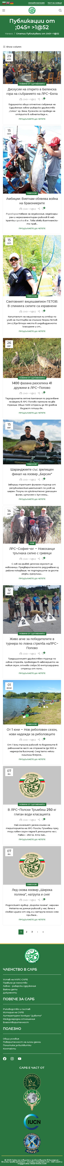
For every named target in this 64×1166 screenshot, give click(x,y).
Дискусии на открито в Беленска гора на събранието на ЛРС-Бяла (32, 91)
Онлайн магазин (36, 3)
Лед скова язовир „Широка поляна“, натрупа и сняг (32, 892)
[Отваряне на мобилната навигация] (4, 10)
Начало (9, 33)
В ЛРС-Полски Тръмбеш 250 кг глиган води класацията (32, 812)
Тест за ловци (55, 3)
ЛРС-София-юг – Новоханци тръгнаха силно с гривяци (32, 551)
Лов (32, 543)
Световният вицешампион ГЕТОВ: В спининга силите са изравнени (32, 303)
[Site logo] (32, 10)
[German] (12, 3)
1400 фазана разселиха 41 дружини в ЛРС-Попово (32, 385)
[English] (8, 3)
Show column (13, 47)
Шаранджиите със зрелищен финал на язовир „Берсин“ (32, 471)
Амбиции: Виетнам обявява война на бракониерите (32, 201)
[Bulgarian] (4, 3)
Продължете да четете (32, 119)
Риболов (32, 193)
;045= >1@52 (32, 27)
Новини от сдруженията (32, 84)
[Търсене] (60, 10)
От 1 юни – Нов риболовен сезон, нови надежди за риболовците (32, 731)
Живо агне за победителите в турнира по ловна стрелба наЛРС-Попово (32, 643)
